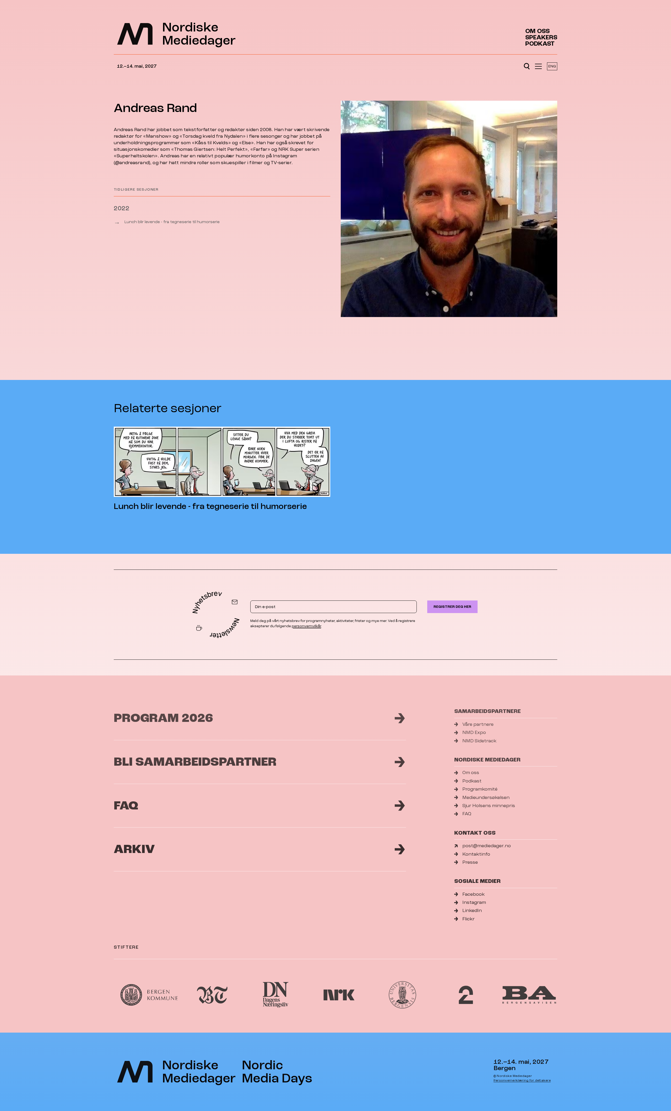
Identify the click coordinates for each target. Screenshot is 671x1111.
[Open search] (526, 66)
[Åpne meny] (538, 66)
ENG (552, 66)
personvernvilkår (306, 626)
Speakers (541, 37)
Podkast (540, 44)
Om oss (537, 31)
